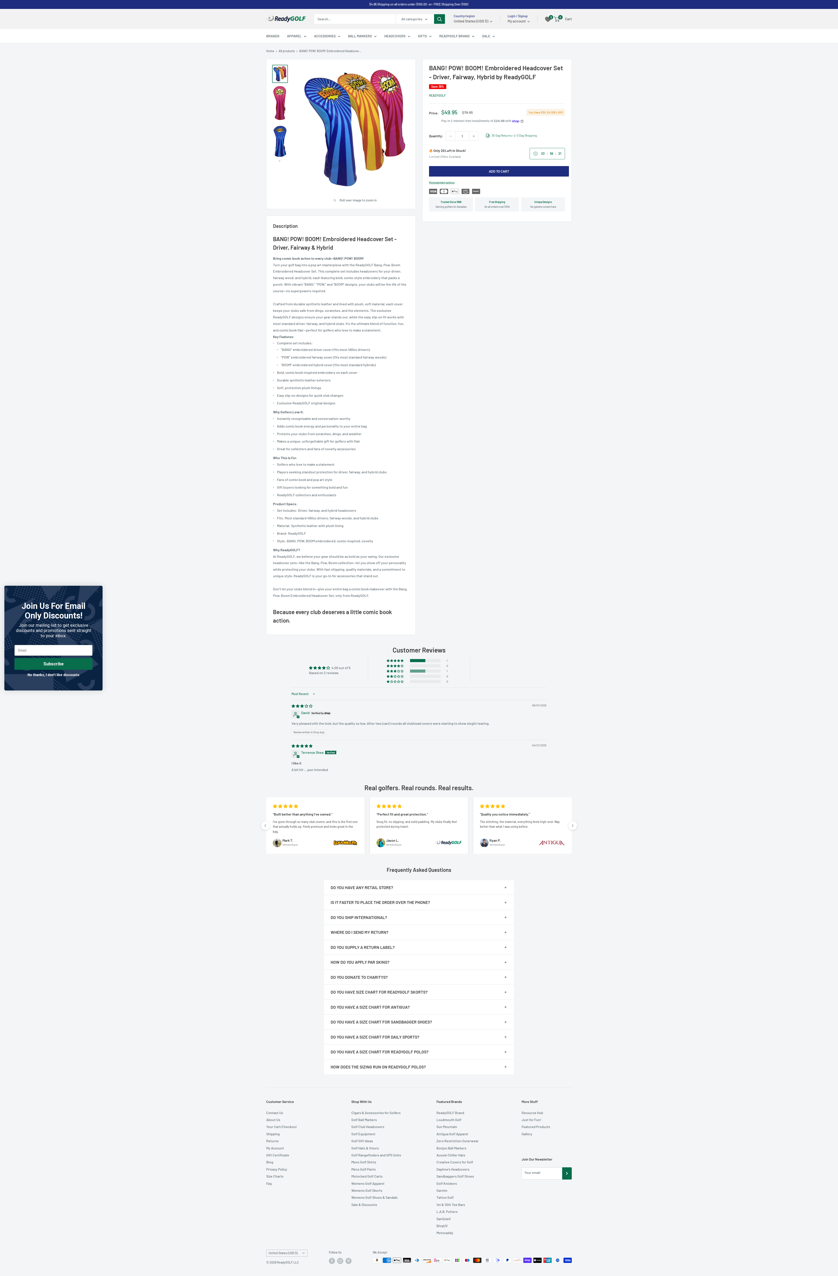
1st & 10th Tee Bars (450, 1204)
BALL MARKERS (360, 36)
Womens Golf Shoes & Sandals (374, 1197)
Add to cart (499, 171)
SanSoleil (443, 1219)
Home (270, 51)
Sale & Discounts (364, 1204)
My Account (275, 1148)
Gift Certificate (277, 1155)
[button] (395, 660)
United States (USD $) (283, 1253)
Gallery (527, 1134)
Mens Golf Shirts (363, 1162)
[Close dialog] (97, 591)
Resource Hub (532, 1113)
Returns (272, 1141)
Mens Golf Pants (363, 1169)
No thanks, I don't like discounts (53, 675)
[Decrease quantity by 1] (450, 136)
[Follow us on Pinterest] (348, 1261)
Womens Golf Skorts (366, 1190)
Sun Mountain (446, 1127)
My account (517, 21)
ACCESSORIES (325, 36)
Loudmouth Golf (448, 1120)
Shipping (273, 1134)
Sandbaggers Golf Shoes (455, 1176)
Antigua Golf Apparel (452, 1134)
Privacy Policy (276, 1169)
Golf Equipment (363, 1134)
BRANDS (272, 36)
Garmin (441, 1190)
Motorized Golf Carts (367, 1176)
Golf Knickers (446, 1183)
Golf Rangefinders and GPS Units (376, 1155)
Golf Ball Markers (364, 1120)
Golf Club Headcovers (367, 1127)
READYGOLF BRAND (454, 36)
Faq (269, 1183)
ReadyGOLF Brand (450, 1113)
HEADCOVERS (394, 36)
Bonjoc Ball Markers (451, 1148)
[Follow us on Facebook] (332, 1261)
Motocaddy (444, 1233)
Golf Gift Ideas (362, 1141)
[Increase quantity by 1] (473, 136)
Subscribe (53, 663)
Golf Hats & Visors (365, 1148)
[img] (302, 706)
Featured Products (536, 1127)
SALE (486, 36)
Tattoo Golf (445, 1197)
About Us (273, 1120)
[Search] (439, 19)
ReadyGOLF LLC (288, 1262)
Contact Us (274, 1113)
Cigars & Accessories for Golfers (376, 1113)
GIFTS (422, 36)
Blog (269, 1162)
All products (287, 51)
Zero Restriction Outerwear (457, 1141)
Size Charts (274, 1176)
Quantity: (436, 136)
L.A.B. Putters (447, 1211)
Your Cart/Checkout (281, 1127)
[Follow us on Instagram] (340, 1261)
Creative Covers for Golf (454, 1162)
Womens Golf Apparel (367, 1183)
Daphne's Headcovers (452, 1169)
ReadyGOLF (437, 96)
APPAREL (294, 36)
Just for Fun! (531, 1120)
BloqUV (442, 1226)
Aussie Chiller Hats (450, 1155)
